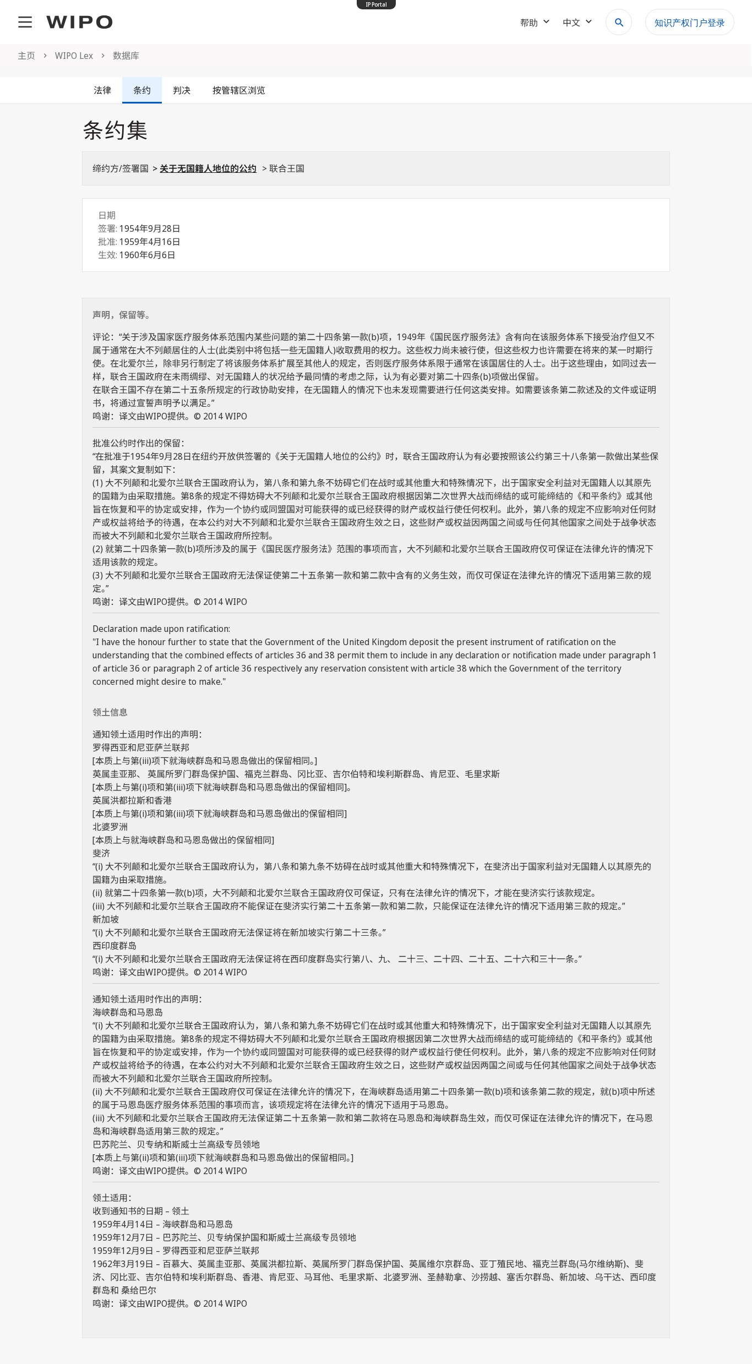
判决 (181, 90)
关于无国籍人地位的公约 (208, 168)
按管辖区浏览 (238, 90)
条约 (142, 90)
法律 (102, 90)
